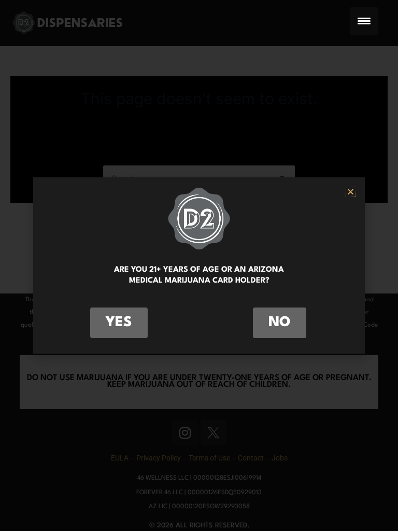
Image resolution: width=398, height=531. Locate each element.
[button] (350, 191)
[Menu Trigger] (364, 21)
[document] (199, 265)
